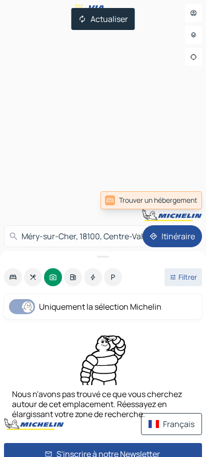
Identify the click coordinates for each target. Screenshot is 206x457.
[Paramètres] (193, 35)
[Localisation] (193, 57)
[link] (151, 200)
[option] (13, 277)
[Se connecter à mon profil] (193, 13)
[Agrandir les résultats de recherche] (103, 256)
